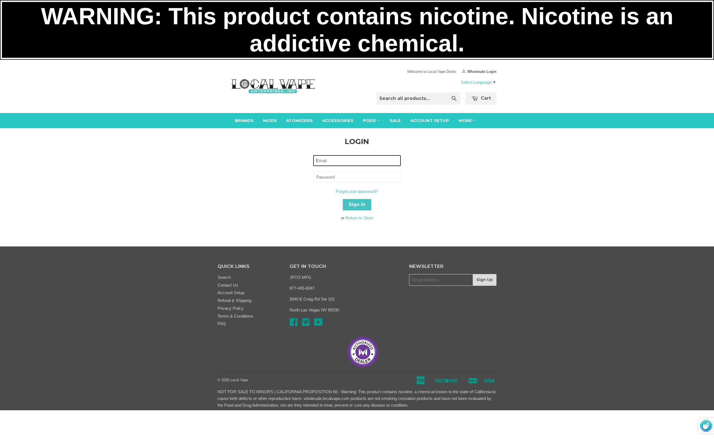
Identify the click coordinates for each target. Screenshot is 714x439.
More (465, 120)
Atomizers (299, 120)
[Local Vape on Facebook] (294, 324)
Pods (370, 120)
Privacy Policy (231, 308)
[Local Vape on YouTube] (318, 324)
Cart (485, 98)
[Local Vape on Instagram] (306, 324)
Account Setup (429, 120)
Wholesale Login (481, 71)
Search (224, 277)
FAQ (222, 323)
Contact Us (228, 285)
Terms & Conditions (235, 316)
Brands (244, 120)
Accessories (337, 120)
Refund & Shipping (234, 300)
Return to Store (359, 217)
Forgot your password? (357, 191)
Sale (395, 120)
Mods (270, 120)
